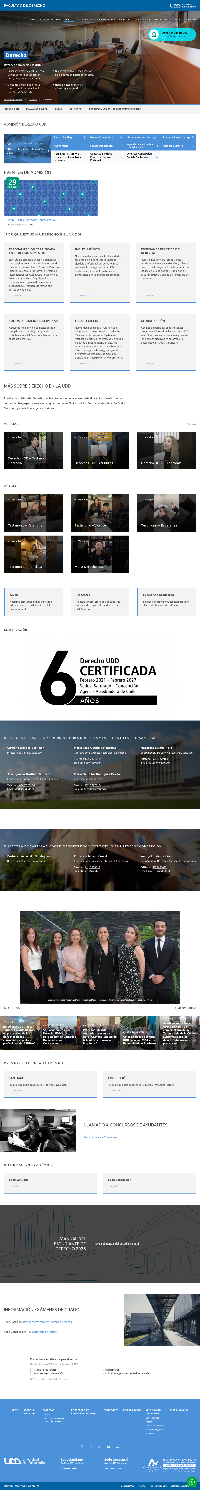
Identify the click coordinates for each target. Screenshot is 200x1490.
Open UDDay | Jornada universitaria (30, 220)
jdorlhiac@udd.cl (24, 789)
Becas (58, 109)
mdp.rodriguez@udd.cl (94, 789)
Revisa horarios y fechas (42, 1331)
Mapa (75, 1469)
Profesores (110, 1410)
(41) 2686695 (159, 867)
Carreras (33, 99)
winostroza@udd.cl (159, 871)
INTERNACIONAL (179, 1410)
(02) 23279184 (93, 758)
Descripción (12, 109)
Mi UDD (141, 1486)
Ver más (192, 424)
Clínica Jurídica (152, 1418)
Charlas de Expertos (155, 1425)
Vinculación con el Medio (153, 1412)
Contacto (75, 109)
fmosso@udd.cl (90, 871)
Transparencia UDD (158, 1486)
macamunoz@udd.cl (159, 762)
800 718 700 (33, 1486)
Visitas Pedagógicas (155, 1429)
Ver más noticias (186, 1008)
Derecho (46, 1414)
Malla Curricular (37, 109)
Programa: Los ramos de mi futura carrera (115, 109)
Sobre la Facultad (29, 1412)
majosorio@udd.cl (91, 762)
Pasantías (150, 1422)
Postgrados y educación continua (83, 1412)
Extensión (150, 1433)
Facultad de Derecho (24, 5)
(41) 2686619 (92, 867)
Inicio (15, 1410)
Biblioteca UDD (128, 1486)
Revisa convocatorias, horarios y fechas (47, 1321)
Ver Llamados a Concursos (100, 1137)
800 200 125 (20, 1486)
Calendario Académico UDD (183, 1486)
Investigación (132, 1410)
